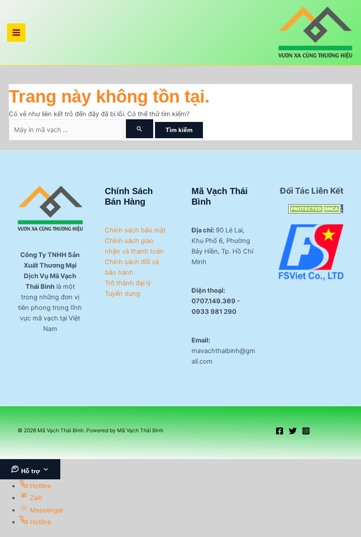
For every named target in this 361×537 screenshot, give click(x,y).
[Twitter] (293, 431)
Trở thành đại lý (128, 283)
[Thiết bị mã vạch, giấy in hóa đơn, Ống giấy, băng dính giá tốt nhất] (311, 252)
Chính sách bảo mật (135, 230)
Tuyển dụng (122, 294)
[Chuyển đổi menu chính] (16, 32)
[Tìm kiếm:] (82, 130)
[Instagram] (306, 431)
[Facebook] (280, 431)
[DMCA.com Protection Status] (315, 208)
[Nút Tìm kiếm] (139, 128)
